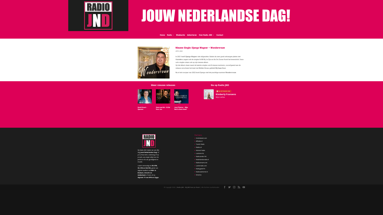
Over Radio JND (205, 35)
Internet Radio (200, 150)
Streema (198, 175)
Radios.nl (199, 147)
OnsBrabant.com (201, 138)
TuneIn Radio (200, 144)
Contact (219, 35)
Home (162, 35)
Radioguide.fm (200, 169)
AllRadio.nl (199, 141)
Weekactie (180, 35)
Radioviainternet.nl (202, 172)
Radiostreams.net (201, 163)
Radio (169, 35)
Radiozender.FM (201, 156)
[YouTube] (244, 187)
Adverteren (192, 35)
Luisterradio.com (201, 166)
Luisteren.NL (200, 153)
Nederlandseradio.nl (202, 159)
